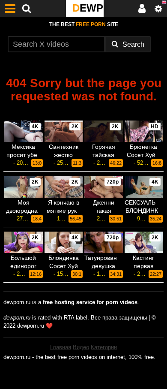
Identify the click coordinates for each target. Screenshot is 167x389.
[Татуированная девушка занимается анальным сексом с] (103, 242)
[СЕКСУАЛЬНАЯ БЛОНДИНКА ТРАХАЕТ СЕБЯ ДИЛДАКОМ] (144, 186)
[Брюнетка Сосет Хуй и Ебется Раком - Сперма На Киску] (144, 131)
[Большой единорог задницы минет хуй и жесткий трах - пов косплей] (23, 242)
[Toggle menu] (10, 8)
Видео (81, 347)
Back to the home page (83, 111)
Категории (104, 347)
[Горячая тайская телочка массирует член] (103, 131)
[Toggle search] (26, 8)
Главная (60, 347)
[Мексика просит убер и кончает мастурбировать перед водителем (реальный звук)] (23, 131)
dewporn (88, 8)
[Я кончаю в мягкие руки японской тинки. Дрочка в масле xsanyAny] (64, 186)
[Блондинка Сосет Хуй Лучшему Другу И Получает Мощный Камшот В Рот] (64, 242)
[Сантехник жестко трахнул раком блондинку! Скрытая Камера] (64, 131)
